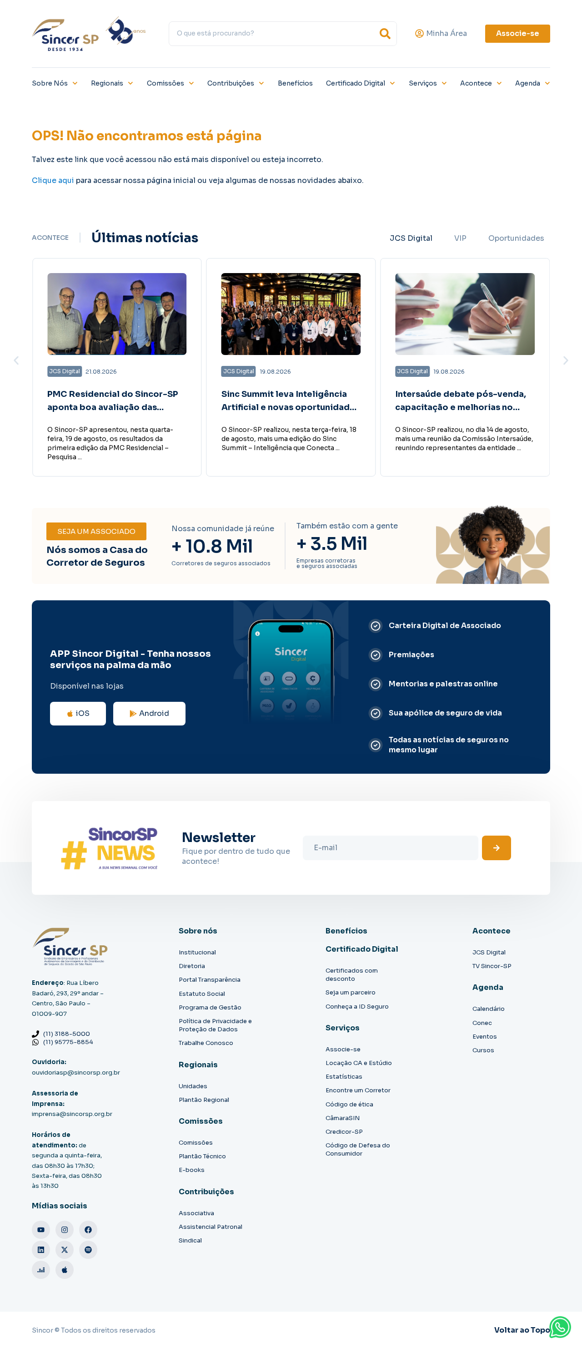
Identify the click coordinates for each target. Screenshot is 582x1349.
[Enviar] (496, 848)
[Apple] (64, 1270)
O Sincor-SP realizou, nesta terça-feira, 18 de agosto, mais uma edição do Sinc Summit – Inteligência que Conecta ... (288, 439)
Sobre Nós (50, 83)
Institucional (197, 952)
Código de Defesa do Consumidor (358, 1149)
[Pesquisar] (385, 34)
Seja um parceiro (351, 992)
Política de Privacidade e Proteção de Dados (215, 1025)
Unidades (193, 1086)
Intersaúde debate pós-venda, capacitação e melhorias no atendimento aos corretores (460, 407)
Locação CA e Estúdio (359, 1063)
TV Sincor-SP (492, 966)
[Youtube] (41, 1230)
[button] (16, 360)
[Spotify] (88, 1250)
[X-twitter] (64, 1250)
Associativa (196, 1213)
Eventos (484, 1036)
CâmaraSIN (343, 1118)
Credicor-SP (344, 1132)
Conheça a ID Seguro (357, 1006)
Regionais (107, 83)
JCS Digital (489, 952)
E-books (192, 1170)
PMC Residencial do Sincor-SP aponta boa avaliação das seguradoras (112, 407)
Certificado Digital (355, 83)
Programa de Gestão (210, 1007)
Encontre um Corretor (358, 1090)
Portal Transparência (210, 980)
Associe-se (343, 1049)
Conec (482, 1023)
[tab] (411, 238)
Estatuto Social (202, 994)
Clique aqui (53, 180)
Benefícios (295, 83)
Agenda (527, 83)
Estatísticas (344, 1076)
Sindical (190, 1240)
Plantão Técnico (202, 1156)
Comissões (165, 83)
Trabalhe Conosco (206, 1043)
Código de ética (349, 1104)
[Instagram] (64, 1230)
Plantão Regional (204, 1100)
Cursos (483, 1050)
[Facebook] (88, 1230)
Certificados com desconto (352, 975)
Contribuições (230, 83)
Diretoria (192, 966)
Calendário (488, 1009)
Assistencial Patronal (210, 1227)
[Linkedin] (41, 1250)
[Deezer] (41, 1270)
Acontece (476, 83)
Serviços (423, 83)
